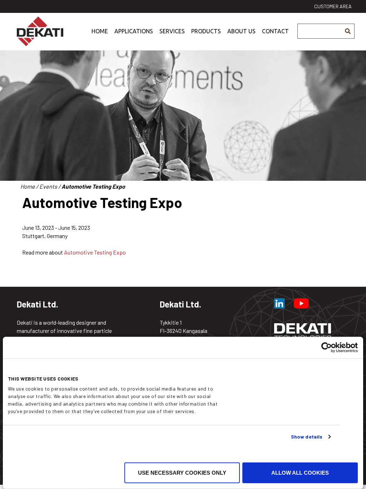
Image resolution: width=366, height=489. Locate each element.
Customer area (333, 6)
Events (48, 186)
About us (241, 31)
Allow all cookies (300, 473)
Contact (275, 31)
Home (100, 31)
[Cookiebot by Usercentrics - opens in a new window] (326, 347)
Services (172, 31)
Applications (133, 31)
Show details (306, 437)
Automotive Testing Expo (95, 252)
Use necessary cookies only (182, 473)
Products (206, 31)
